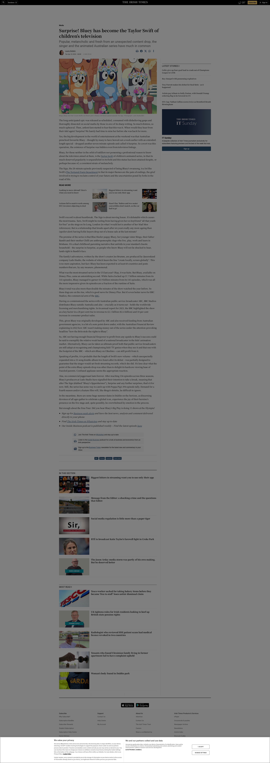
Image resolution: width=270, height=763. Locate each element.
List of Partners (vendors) (134, 749)
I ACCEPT (201, 746)
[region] (135, 750)
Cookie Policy (67, 754)
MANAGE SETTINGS (201, 752)
